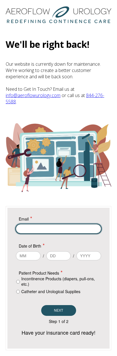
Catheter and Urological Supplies (50, 291)
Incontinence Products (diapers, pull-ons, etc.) (58, 281)
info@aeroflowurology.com (33, 95)
